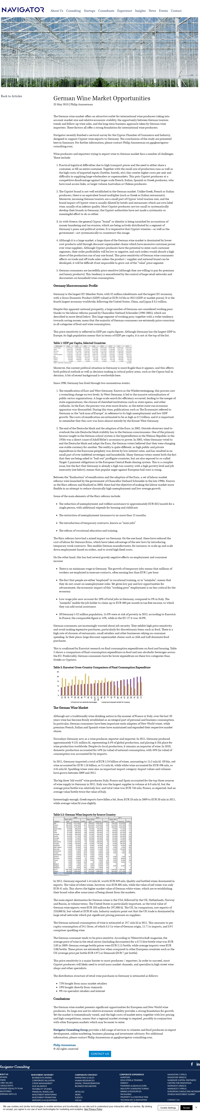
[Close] (196, 1107)
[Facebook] (192, 1064)
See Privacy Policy (93, 1109)
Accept (186, 1107)
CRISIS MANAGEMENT (42, 1083)
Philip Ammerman (64, 1045)
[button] (73, 11)
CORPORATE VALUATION (43, 1080)
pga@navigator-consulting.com (133, 1037)
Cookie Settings (168, 1107)
